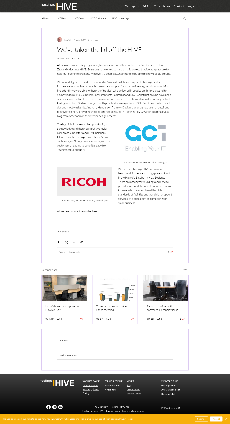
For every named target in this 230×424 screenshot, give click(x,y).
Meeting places (91, 389)
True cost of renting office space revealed (111, 308)
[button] (184, 18)
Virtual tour (110, 390)
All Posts (45, 18)
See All (185, 269)
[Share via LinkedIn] (73, 242)
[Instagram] (54, 407)
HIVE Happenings (120, 18)
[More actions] (171, 40)
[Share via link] (81, 242)
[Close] (226, 418)
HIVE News (61, 18)
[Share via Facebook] (58, 242)
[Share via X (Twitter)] (66, 242)
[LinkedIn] (60, 407)
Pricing (86, 393)
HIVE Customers (98, 18)
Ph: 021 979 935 (171, 407)
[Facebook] (48, 407)
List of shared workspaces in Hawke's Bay (62, 308)
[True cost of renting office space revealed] (115, 288)
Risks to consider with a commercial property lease (162, 308)
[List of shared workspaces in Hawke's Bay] (64, 288)
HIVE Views (78, 18)
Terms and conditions (133, 411)
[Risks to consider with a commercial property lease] (165, 288)
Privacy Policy (113, 411)
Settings (201, 419)
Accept (216, 419)
